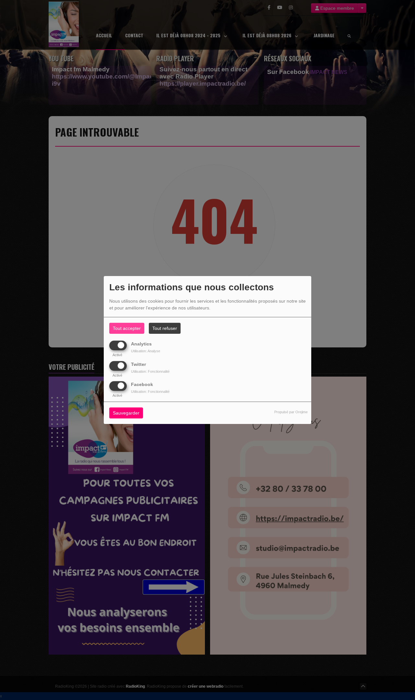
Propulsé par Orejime (291, 412)
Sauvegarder (126, 413)
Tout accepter (127, 328)
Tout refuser (164, 328)
